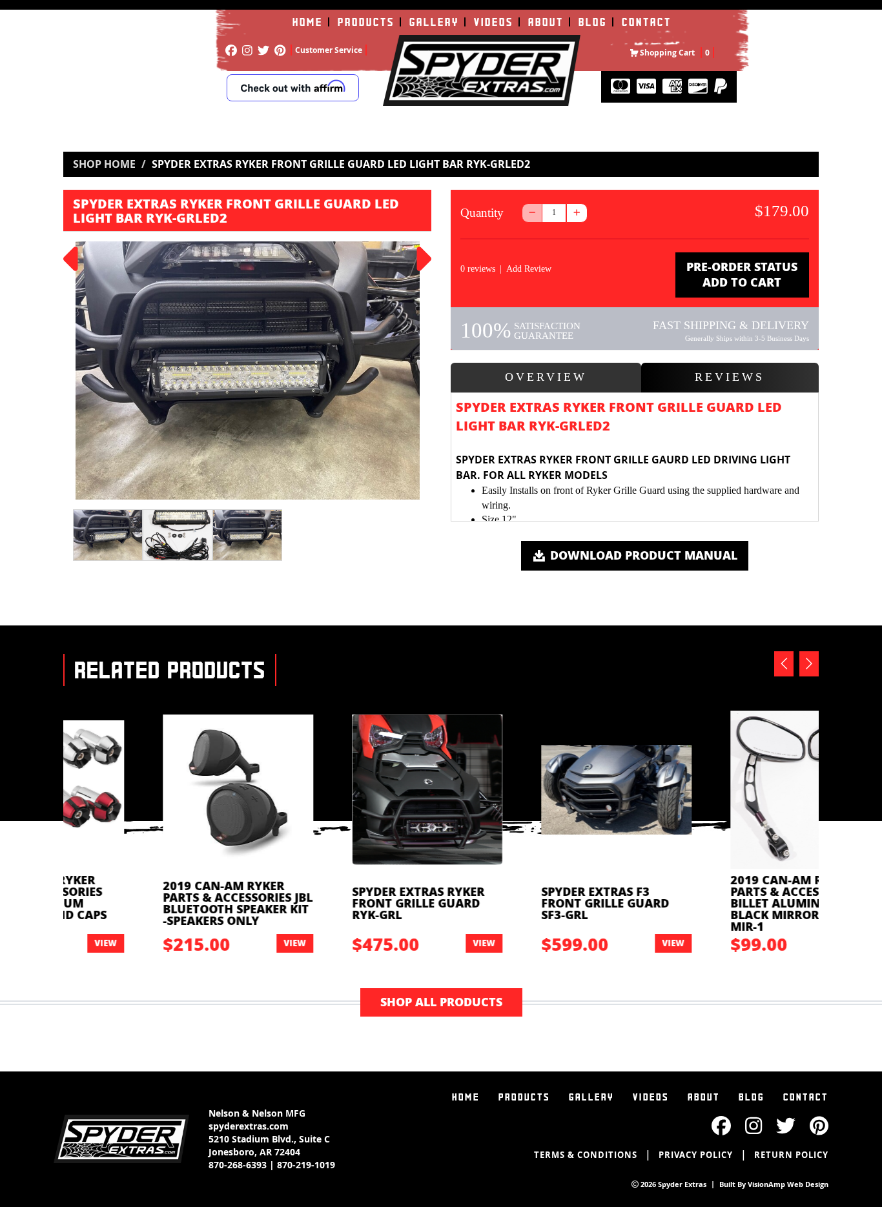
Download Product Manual (642, 555)
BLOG (593, 21)
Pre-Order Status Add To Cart (741, 274)
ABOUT (546, 21)
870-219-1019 (306, 1165)
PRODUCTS (366, 21)
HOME (307, 21)
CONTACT (647, 21)
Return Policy (791, 1155)
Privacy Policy (696, 1155)
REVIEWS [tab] (729, 376)
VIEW (214, 943)
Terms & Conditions (585, 1155)
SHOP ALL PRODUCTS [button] (441, 1001)
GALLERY (434, 21)
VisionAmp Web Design (788, 1184)
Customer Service (328, 50)
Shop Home (104, 164)
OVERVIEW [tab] (546, 376)
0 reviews (477, 269)
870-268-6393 (238, 1165)
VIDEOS (493, 21)
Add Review (528, 269)
